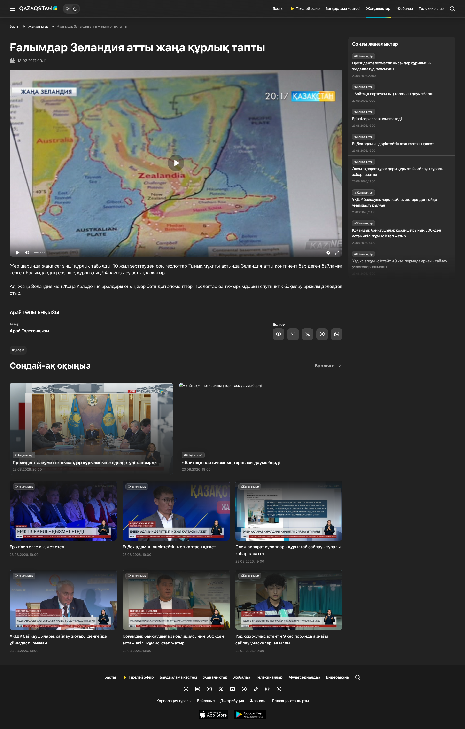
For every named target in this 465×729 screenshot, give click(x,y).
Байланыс (206, 700)
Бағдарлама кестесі (343, 8)
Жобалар (404, 8)
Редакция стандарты (290, 700)
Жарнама (258, 700)
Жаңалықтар (378, 8)
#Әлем (18, 350)
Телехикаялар (431, 8)
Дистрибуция (232, 700)
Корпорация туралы (173, 700)
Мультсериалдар (304, 677)
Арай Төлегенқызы (29, 330)
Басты (278, 8)
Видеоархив (337, 677)
